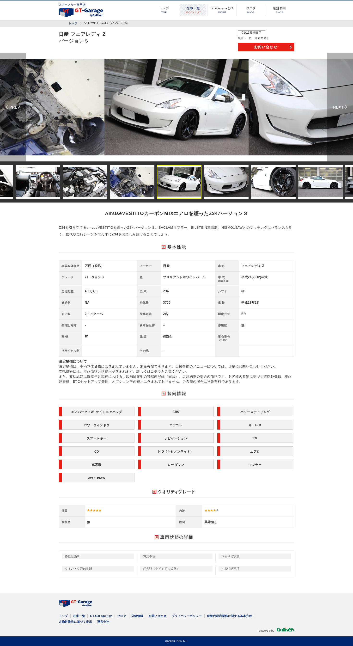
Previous (13, 107)
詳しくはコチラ (148, 371)
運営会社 (103, 621)
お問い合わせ (157, 616)
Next (340, 107)
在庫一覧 (193, 10)
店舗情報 (279, 10)
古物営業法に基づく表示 (75, 621)
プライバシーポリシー (187, 616)
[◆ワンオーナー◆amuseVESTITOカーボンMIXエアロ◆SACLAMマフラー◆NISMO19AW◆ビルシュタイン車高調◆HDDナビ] (176, 107)
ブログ (251, 10)
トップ (164, 10)
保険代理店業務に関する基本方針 (229, 616)
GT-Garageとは (222, 10)
